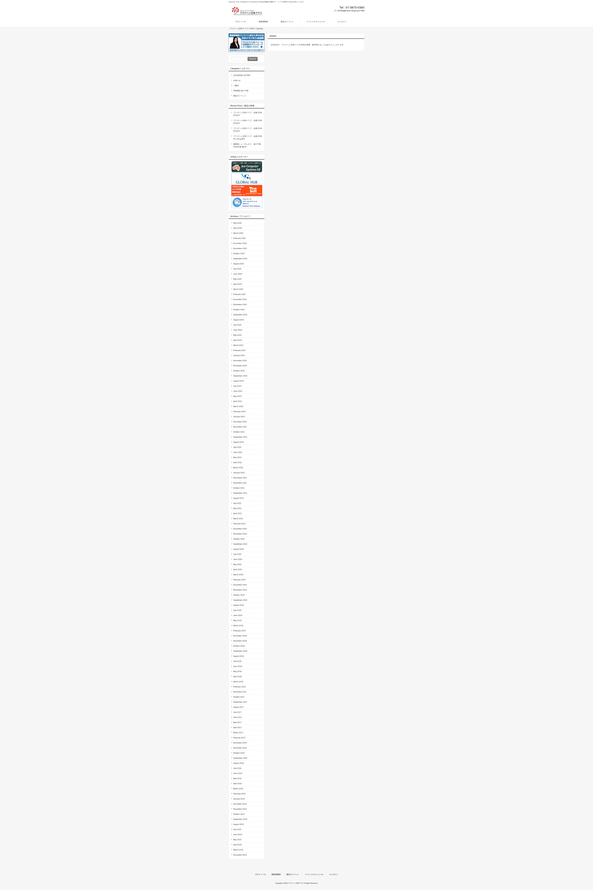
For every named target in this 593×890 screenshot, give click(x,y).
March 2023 (238, 406)
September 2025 (240, 259)
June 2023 (237, 391)
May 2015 (237, 840)
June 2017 (237, 717)
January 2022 (239, 473)
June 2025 (237, 274)
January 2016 (239, 799)
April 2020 (237, 569)
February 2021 (239, 524)
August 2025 (238, 264)
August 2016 (238, 763)
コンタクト (333, 874)
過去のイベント (239, 96)
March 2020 (238, 575)
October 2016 (239, 753)
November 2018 (240, 641)
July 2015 (237, 829)
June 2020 (237, 559)
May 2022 (237, 457)
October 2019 (239, 595)
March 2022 (238, 468)
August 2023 (238, 381)
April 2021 (237, 513)
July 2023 (237, 386)
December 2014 (240, 855)
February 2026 (239, 238)
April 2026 (237, 228)
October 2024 (239, 310)
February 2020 (239, 580)
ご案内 (236, 85)
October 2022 (239, 432)
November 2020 (240, 534)
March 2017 (238, 733)
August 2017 (238, 707)
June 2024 (237, 330)
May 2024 (237, 335)
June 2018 (237, 666)
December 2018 (240, 636)
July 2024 (237, 325)
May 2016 (237, 778)
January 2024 (239, 355)
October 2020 (239, 539)
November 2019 (240, 590)
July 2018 (237, 661)
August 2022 (238, 442)
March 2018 (238, 682)
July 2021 (237, 503)
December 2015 (240, 804)
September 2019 (240, 600)
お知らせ (237, 80)
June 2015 (237, 834)
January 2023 (239, 417)
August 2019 (238, 605)
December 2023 (240, 361)
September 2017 (240, 702)
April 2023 (237, 401)
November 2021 (240, 483)
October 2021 (239, 488)
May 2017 (237, 722)
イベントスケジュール (314, 874)
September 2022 (240, 437)
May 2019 (237, 620)
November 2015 (240, 809)
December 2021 (240, 478)
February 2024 (239, 350)
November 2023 (240, 366)
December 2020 (240, 529)
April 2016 (237, 784)
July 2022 (237, 447)
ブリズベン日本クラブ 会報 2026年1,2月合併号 (247, 137)
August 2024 (238, 320)
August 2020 (238, 549)
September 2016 (240, 758)
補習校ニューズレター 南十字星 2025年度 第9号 (248, 145)
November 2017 (240, 692)
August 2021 (238, 498)
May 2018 (237, 671)
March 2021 (238, 519)
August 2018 (238, 656)
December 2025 (240, 243)
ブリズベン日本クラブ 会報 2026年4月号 (247, 121)
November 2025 (240, 248)
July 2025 (237, 269)
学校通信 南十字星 (240, 91)
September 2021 (240, 493)
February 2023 (239, 411)
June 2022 (237, 452)
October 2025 (239, 253)
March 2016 (238, 789)
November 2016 (240, 748)
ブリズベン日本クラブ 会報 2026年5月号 (247, 114)
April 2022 (237, 462)
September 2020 (240, 544)
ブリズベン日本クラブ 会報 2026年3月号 (247, 129)
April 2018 (237, 676)
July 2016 (237, 768)
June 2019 (237, 615)
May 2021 (237, 508)
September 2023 (240, 376)
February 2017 (239, 738)
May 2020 (237, 564)
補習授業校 (276, 874)
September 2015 (240, 819)
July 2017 (237, 712)
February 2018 (239, 687)
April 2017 (237, 727)
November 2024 (240, 304)
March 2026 (238, 233)
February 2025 (239, 294)
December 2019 (240, 585)
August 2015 (238, 824)
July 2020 (237, 554)
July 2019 (237, 610)
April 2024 (237, 340)
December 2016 (240, 743)
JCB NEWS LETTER (241, 75)
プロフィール (260, 874)
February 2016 (239, 794)
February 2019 (239, 631)
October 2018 (239, 646)
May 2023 (237, 396)
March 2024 (238, 345)
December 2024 (240, 299)
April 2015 (237, 845)
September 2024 (240, 315)
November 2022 (240, 427)
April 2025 (237, 284)
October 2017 (239, 697)
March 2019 (238, 626)
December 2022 (240, 422)
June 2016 (237, 773)
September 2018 (240, 651)
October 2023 (239, 371)
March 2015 (238, 850)
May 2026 (237, 223)
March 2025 (238, 289)
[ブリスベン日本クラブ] (247, 14)
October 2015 (239, 814)
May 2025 (237, 279)
